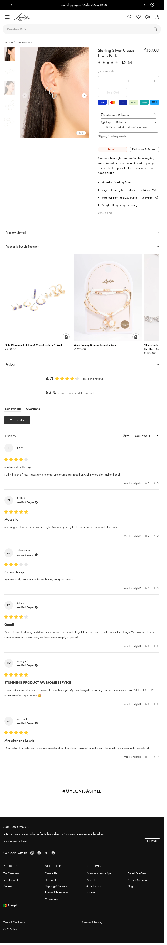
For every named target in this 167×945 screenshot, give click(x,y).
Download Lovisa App (98, 873)
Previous (25, 95)
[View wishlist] (138, 17)
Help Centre (51, 880)
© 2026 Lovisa (11, 929)
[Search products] (155, 29)
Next (84, 95)
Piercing (90, 892)
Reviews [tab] (12, 409)
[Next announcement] (143, 5)
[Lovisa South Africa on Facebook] (39, 853)
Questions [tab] (33, 409)
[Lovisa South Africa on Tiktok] (46, 853)
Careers (7, 886)
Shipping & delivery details (112, 136)
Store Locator (93, 886)
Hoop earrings (23, 42)
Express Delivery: (116, 122)
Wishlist (90, 880)
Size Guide (108, 71)
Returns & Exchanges (56, 892)
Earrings (8, 42)
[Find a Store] (129, 17)
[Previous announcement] (13, 5)
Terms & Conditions (14, 922)
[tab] (112, 149)
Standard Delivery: (117, 114)
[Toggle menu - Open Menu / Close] (7, 17)
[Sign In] (147, 17)
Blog (130, 886)
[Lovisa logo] (22, 17)
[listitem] (55, 92)
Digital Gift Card (137, 873)
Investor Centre (11, 880)
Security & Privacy (92, 922)
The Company (11, 873)
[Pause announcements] (151, 4)
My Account (51, 899)
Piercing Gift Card (138, 880)
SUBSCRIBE (152, 841)
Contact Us (51, 873)
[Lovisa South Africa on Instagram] (32, 853)
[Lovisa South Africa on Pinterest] (53, 853)
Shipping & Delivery (56, 886)
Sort (126, 435)
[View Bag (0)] (156, 17)
